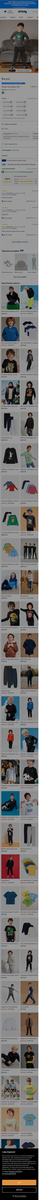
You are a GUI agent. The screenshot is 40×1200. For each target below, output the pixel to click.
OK (19, 1182)
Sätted (19, 1190)
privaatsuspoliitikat (9, 1174)
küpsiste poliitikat (15, 1171)
